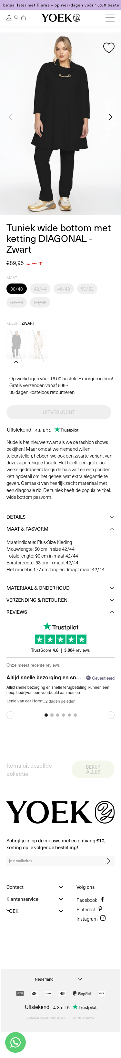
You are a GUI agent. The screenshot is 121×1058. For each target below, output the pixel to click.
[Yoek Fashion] (61, 18)
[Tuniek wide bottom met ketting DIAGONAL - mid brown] (38, 344)
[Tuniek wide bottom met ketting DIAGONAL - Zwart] (16, 344)
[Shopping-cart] (23, 17)
